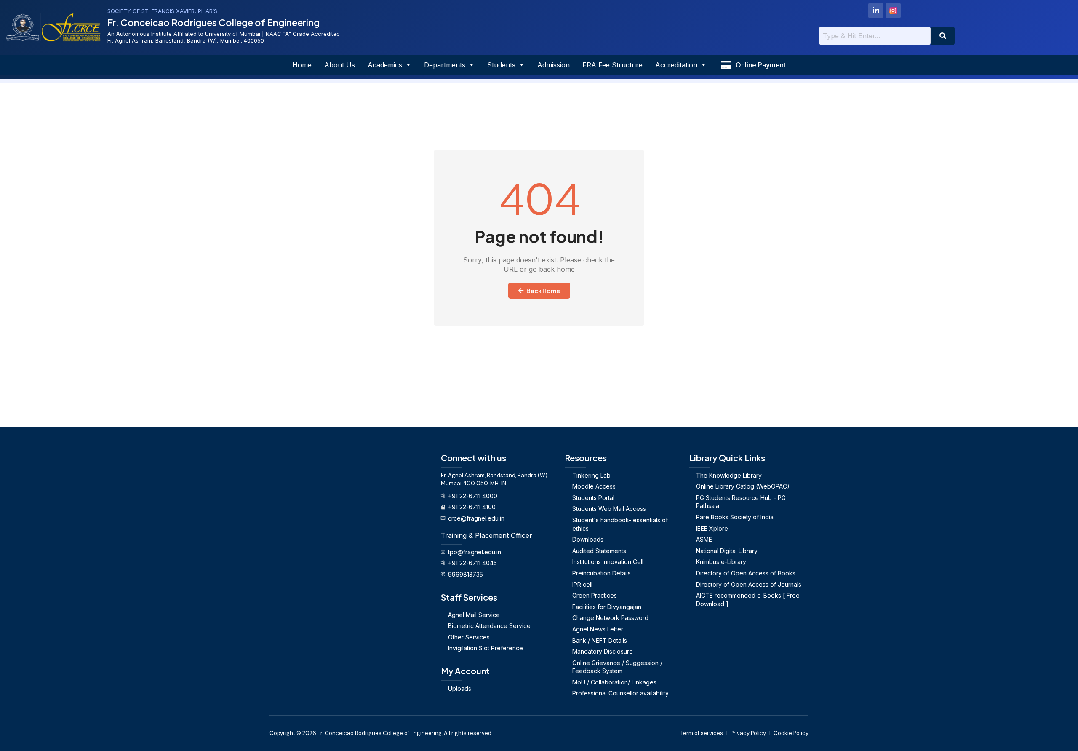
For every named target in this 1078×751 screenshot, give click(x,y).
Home (302, 65)
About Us (339, 65)
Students (501, 65)
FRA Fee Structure (612, 65)
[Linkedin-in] (875, 10)
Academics (385, 65)
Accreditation (676, 65)
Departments (444, 65)
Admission (553, 65)
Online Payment (761, 65)
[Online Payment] (726, 64)
